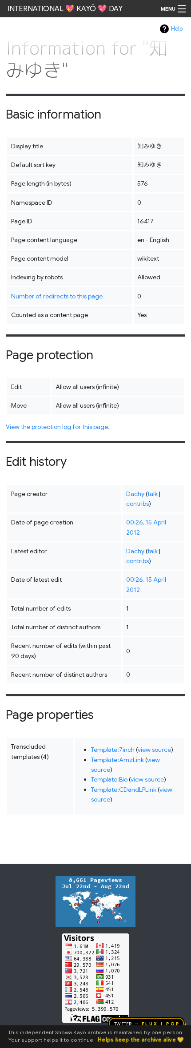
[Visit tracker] (95, 901)
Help (177, 28)
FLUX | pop (161, 1023)
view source (154, 750)
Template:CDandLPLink (123, 790)
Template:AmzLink (117, 760)
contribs (137, 504)
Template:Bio (109, 779)
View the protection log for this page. (58, 427)
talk (152, 494)
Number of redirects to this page (57, 296)
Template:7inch (113, 750)
